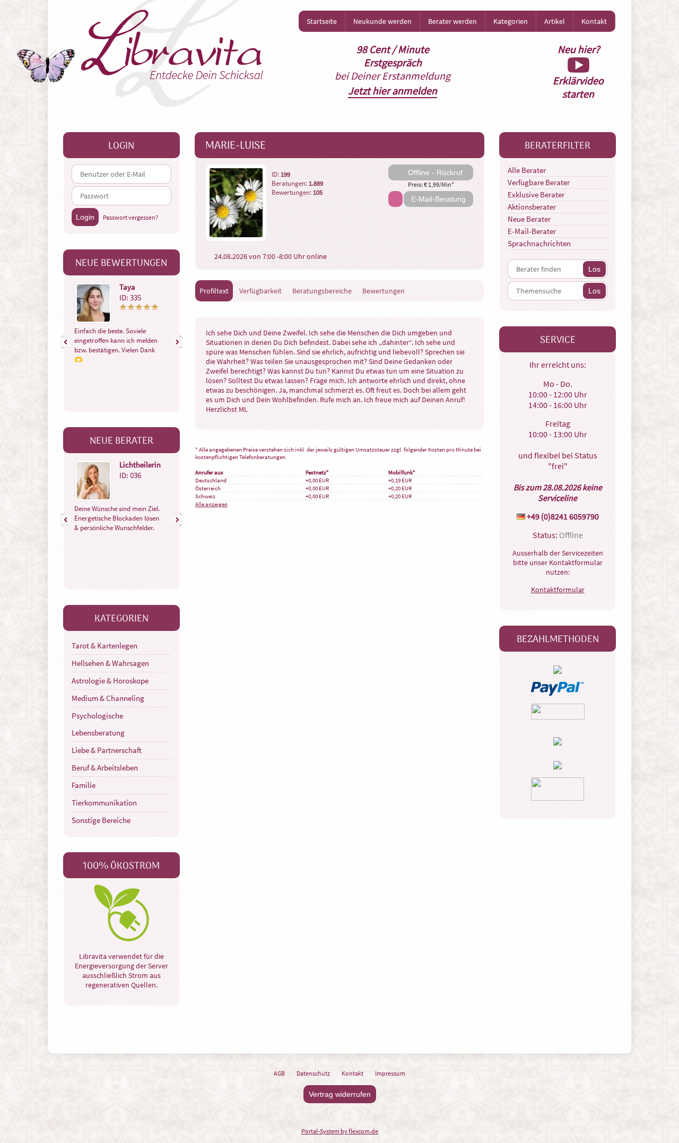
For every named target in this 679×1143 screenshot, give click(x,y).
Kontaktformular (558, 589)
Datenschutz (313, 1073)
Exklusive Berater (536, 194)
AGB (279, 1073)
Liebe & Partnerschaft (107, 750)
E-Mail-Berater (532, 231)
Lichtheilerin (140, 465)
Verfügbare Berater (539, 182)
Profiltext (214, 291)
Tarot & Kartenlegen (104, 645)
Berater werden (452, 21)
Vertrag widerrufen (340, 1094)
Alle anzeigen (211, 504)
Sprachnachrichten (539, 243)
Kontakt (594, 21)
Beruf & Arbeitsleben (105, 768)
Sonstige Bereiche (101, 820)
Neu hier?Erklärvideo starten (578, 71)
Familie (83, 785)
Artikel (554, 21)
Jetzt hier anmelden (392, 90)
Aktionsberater (532, 207)
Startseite (322, 21)
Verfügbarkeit (260, 291)
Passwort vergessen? (130, 217)
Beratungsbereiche (322, 291)
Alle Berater (527, 170)
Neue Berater (529, 219)
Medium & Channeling (108, 698)
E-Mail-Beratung (438, 199)
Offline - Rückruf (435, 172)
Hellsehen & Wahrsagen (110, 663)
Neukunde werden (382, 21)
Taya (127, 287)
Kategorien (510, 21)
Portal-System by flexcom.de (339, 1131)
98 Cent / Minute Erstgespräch (392, 55)
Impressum (390, 1073)
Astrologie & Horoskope (110, 681)
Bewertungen (383, 291)
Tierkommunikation (104, 803)
